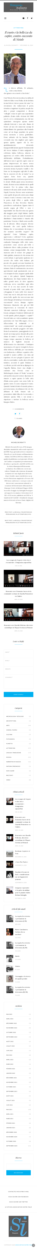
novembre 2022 (18, 1028)
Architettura (18, 721)
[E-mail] (23, 18)
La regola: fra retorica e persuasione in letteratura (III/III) (22, 989)
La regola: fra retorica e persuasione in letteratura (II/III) (22, 945)
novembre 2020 (18, 1136)
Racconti (18, 775)
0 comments (19, 409)
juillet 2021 (18, 1100)
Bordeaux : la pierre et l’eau (22, 852)
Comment (9, 677)
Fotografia (18, 739)
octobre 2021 (18, 1087)
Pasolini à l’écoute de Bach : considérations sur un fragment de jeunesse (22, 875)
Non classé (18, 771)
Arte (18, 725)
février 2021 (18, 1123)
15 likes (19, 418)
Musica (18, 757)
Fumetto (18, 743)
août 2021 (18, 1096)
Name (7, 652)
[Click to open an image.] (18, 69)
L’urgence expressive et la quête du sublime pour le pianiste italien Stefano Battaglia (22, 891)
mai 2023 (18, 1014)
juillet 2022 (18, 1046)
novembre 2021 (18, 1082)
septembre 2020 (18, 1146)
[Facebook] (27, 18)
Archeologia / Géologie (18, 716)
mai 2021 (18, 1109)
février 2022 (18, 1068)
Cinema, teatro (18, 730)
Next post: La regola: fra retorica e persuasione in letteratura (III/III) (18, 521)
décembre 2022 (18, 1023)
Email (7, 660)
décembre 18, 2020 (26, 45)
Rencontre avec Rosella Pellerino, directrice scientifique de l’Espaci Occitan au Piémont (18, 626)
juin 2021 (18, 1105)
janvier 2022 (18, 1073)
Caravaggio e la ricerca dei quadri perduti (22, 977)
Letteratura (18, 27)
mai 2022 (18, 1055)
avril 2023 (18, 1019)
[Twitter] (31, 18)
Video (18, 780)
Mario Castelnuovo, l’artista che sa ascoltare (21, 932)
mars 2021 (18, 1118)
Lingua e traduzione (18, 752)
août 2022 (18, 1041)
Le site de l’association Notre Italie (18, 1207)
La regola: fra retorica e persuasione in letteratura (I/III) (22, 918)
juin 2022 (18, 1050)
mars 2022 (18, 1064)
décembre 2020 (18, 1132)
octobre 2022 (18, 1032)
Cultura (18, 734)
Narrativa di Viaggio (18, 761)
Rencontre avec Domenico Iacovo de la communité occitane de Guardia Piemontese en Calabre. (18, 593)
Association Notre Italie (24, 1245)
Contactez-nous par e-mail (18, 1191)
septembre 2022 (18, 1037)
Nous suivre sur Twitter (18, 1202)
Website (8, 669)
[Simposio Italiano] (18, 7)
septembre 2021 (18, 1091)
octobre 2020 (18, 1141)
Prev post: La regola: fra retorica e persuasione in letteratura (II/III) (18, 513)
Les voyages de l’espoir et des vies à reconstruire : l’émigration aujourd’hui (18, 561)
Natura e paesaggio (18, 766)
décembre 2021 (18, 1077)
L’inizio (17, 966)
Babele (17, 956)
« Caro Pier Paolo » (21, 862)
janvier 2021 (18, 1127)
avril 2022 (18, 1059)
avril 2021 (18, 1114)
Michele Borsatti (11, 45)
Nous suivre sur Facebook (18, 1196)
